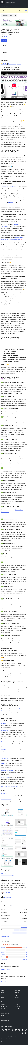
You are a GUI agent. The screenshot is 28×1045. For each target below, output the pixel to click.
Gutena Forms (4, 730)
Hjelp (4, 56)
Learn (2, 1001)
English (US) (24, 927)
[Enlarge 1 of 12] (11, 809)
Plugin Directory (5, 6)
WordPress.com (6, 1013)
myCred (3, 763)
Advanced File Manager (7, 770)
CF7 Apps (3, 749)
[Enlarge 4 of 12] (11, 839)
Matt (3, 1015)
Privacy (3, 997)
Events (16, 1004)
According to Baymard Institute (9, 186)
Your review (4, 959)
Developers (4, 1006)
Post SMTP (4, 723)
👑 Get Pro (4, 64)
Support (19, 64)
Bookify (3, 794)
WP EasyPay (4, 758)
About (2, 990)
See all (25, 959)
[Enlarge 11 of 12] (24, 852)
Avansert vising (5, 936)
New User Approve (6, 799)
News (2, 992)
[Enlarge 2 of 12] (11, 819)
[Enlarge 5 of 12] (11, 849)
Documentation (12, 64)
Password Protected (6, 742)
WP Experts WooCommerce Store (9, 786)
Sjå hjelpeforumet (5, 969)
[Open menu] (26, 2)
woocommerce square (21, 932)
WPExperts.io (7, 897)
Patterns (17, 997)
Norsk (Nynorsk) (9, 1026)
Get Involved (18, 1001)
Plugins (16, 995)
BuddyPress (5, 1020)
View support (14, 905)
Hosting (3, 995)
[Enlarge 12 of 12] (24, 860)
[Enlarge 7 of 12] (24, 809)
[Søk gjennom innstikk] (15, 15)
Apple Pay (10, 202)
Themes (17, 992)
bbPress (4, 1018)
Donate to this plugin (6, 981)
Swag (17, 1009)
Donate (17, 1006)
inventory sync (23, 930)
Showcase (17, 990)
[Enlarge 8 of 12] (24, 819)
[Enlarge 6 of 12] (11, 859)
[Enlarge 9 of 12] (24, 829)
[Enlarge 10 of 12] (24, 835)
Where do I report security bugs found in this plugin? (8, 874)
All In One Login (5, 777)
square (14, 932)
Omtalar (5, 49)
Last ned (4, 40)
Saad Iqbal (5, 36)
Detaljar (5, 45)
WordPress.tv (5, 1009)
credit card (17, 930)
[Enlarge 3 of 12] (11, 829)
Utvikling (5, 52)
